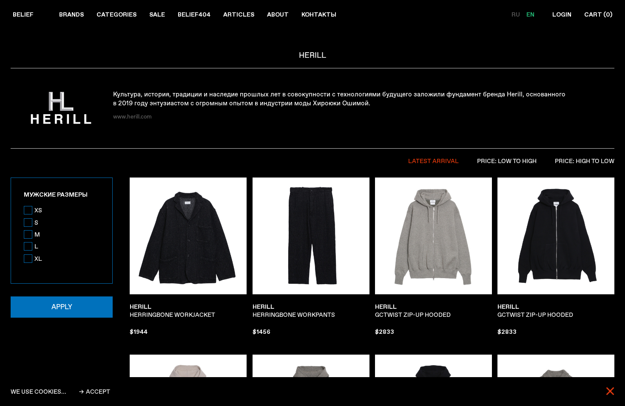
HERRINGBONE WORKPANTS (294, 311)
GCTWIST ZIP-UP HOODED (413, 311)
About (278, 14)
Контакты (318, 14)
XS (38, 210)
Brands (71, 14)
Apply (61, 307)
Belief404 (194, 14)
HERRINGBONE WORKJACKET (172, 311)
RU (516, 14)
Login (561, 14)
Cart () (598, 14)
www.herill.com (132, 116)
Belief (23, 14)
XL (38, 258)
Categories (116, 14)
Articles (238, 14)
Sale (157, 14)
